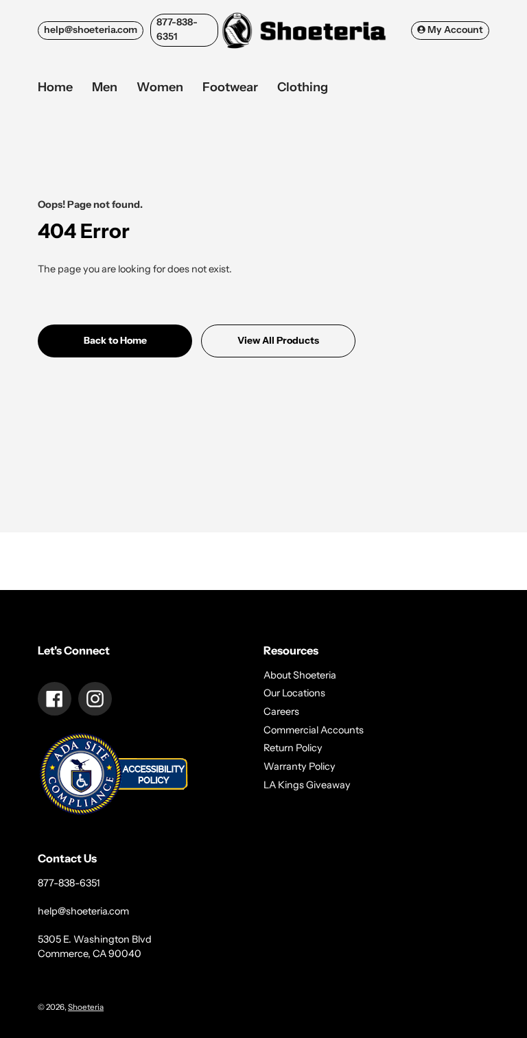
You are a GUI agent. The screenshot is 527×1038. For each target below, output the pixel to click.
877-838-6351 (177, 29)
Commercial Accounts (314, 730)
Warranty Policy (300, 766)
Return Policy (293, 748)
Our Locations (294, 693)
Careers (281, 711)
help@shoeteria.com (90, 29)
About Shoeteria (300, 675)
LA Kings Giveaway (307, 785)
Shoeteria (86, 1007)
